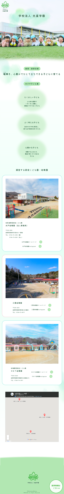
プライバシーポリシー (32, 491)
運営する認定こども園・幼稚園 (32, 169)
